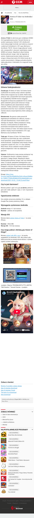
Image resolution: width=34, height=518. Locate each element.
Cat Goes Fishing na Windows (16, 466)
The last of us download (8, 392)
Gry (15, 12)
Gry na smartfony (23, 12)
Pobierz (18, 28)
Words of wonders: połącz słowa (11, 386)
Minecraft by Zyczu (7, 419)
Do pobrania (8, 12)
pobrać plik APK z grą (13, 235)
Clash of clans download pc (10, 414)
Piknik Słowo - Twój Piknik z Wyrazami (18, 460)
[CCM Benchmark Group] (17, 508)
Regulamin (15, 503)
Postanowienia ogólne (13, 500)
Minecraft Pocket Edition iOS (16, 441)
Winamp (4, 424)
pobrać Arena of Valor (17, 218)
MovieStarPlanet (12, 454)
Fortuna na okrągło (13, 447)
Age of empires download (9, 388)
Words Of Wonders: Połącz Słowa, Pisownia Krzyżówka (20, 473)
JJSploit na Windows (8, 422)
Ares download (5, 394)
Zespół (4, 500)
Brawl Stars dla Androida (15, 435)
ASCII (4, 417)
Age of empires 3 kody (8, 390)
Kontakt (9, 503)
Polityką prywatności (25, 500)
